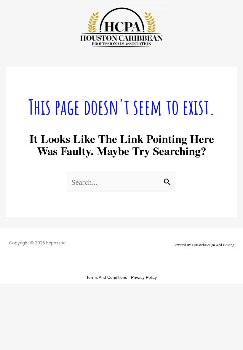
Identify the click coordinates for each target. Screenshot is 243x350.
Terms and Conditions (106, 277)
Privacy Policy (144, 277)
